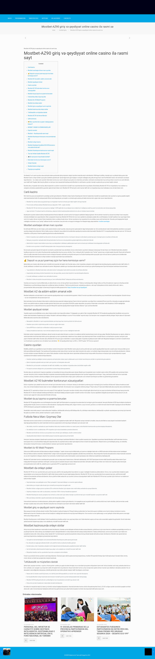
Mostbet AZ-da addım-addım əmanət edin (40, 79)
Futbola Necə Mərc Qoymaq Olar (37, 97)
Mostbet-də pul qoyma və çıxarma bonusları (40, 93)
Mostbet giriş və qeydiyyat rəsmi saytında (39, 106)
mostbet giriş (62, 30)
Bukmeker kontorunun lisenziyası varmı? (39, 160)
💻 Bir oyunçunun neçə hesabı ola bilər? (39, 156)
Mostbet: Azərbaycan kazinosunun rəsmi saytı (41, 150)
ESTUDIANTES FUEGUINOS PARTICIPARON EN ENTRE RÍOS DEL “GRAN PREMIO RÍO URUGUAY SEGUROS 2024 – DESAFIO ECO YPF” (113, 630)
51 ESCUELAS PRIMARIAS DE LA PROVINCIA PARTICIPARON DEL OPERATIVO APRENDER (74, 629)
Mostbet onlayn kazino (34, 142)
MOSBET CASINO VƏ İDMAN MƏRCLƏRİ (39, 127)
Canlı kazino (31, 67)
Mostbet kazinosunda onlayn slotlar (38, 109)
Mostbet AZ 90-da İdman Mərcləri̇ (37, 115)
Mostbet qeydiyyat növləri (35, 82)
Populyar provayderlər (34, 169)
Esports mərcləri (32, 130)
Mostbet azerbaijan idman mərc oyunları (39, 70)
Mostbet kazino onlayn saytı (36, 166)
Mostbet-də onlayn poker (35, 103)
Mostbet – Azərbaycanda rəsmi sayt (38, 133)
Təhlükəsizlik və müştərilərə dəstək (37, 112)
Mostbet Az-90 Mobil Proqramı (36, 100)
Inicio (53, 30)
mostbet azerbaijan (104, 221)
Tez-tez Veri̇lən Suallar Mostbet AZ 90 (38, 153)
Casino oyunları (32, 85)
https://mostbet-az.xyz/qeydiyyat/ (77, 287)
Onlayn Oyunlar (32, 163)
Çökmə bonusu (32, 118)
